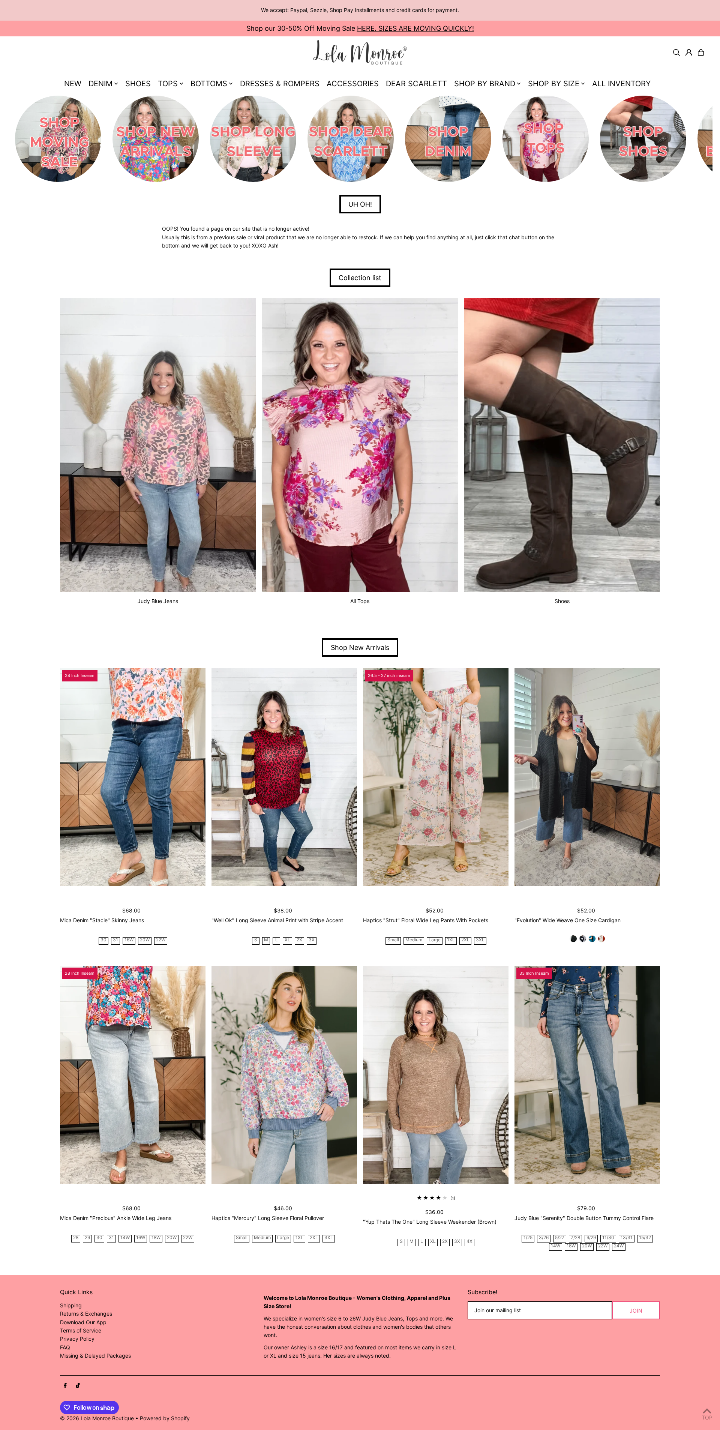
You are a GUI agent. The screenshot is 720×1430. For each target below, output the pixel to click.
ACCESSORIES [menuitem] (353, 83)
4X (469, 1241)
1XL (451, 940)
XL (287, 940)
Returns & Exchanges (86, 1313)
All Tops (359, 601)
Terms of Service (80, 1330)
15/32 (645, 1237)
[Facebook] (65, 1386)
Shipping (71, 1305)
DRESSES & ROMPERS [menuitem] (280, 83)
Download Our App (83, 1322)
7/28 (575, 1237)
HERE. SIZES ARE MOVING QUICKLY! (415, 28)
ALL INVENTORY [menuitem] (621, 83)
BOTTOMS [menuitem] (208, 83)
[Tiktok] (78, 1386)
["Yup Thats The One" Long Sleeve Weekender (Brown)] (435, 1075)
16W (129, 940)
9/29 (591, 1237)
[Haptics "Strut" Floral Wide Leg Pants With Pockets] (435, 777)
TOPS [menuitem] (168, 83)
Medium (413, 940)
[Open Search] (676, 52)
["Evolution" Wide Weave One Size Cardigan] (587, 777)
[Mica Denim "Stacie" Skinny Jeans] (133, 777)
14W (125, 1237)
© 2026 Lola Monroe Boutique (97, 1418)
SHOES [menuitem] (138, 83)
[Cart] (701, 52)
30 (103, 940)
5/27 (559, 1237)
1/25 (528, 1237)
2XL (465, 940)
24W (619, 1246)
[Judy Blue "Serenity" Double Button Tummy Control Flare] (587, 1075)
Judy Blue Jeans (158, 601)
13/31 (627, 1237)
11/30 (608, 1237)
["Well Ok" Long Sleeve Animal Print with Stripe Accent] (284, 777)
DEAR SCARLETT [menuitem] (416, 83)
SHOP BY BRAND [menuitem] (484, 83)
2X (299, 940)
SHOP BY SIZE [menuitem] (553, 83)
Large (435, 940)
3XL (480, 940)
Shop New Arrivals (360, 647)
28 (75, 1237)
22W (160, 940)
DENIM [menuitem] (100, 83)
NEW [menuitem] (72, 83)
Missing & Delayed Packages (95, 1355)
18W (156, 1237)
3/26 (544, 1237)
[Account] (689, 52)
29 (87, 1237)
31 (115, 940)
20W (145, 940)
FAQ (65, 1347)
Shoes (562, 601)
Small (393, 940)
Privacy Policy (77, 1338)
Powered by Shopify (165, 1418)
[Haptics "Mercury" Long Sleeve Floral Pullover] (284, 1075)
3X (312, 940)
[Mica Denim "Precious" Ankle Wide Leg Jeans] (133, 1075)
